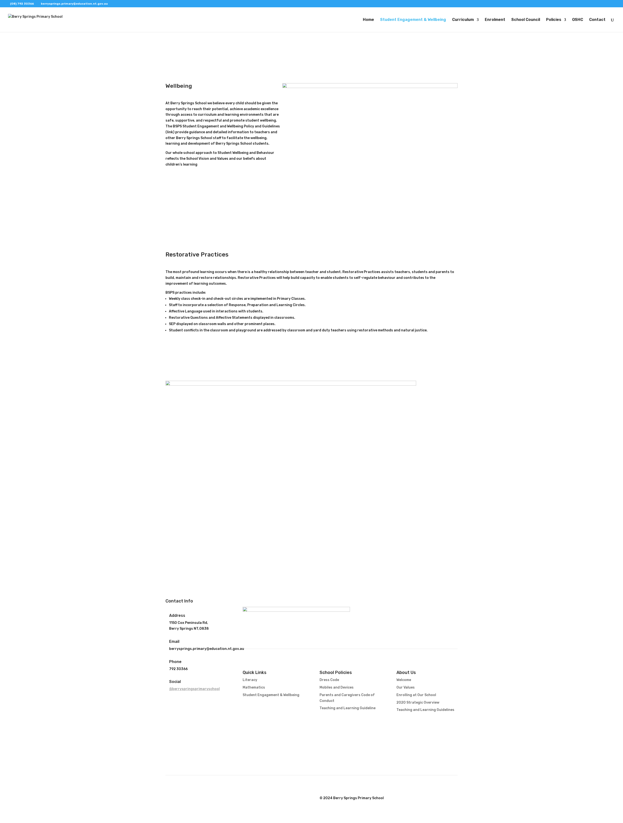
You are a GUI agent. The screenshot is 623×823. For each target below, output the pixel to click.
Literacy (250, 680)
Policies (553, 20)
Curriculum (463, 20)
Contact (597, 20)
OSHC (577, 20)
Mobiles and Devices (337, 687)
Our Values (405, 687)
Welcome (403, 680)
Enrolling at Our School (416, 695)
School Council (525, 20)
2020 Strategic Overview (417, 702)
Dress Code (329, 680)
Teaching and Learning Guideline (348, 708)
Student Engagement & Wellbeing (413, 20)
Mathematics (254, 687)
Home (368, 20)
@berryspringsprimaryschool (194, 689)
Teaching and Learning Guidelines (425, 710)
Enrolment (495, 20)
